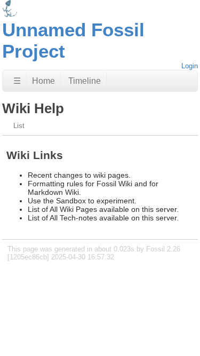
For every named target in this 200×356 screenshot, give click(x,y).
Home (43, 80)
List (19, 126)
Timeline (84, 80)
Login (189, 66)
